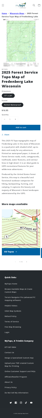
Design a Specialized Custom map (19, 358)
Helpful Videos (11, 306)
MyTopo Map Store (23, 413)
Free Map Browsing (13, 327)
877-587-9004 (10, 347)
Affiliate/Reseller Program (16, 377)
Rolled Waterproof (12, 105)
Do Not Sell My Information (16, 393)
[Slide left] (15, 261)
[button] (2, 5)
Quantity (5, 115)
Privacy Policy (11, 387)
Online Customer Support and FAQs (20, 371)
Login (7, 332)
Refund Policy (11, 316)
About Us (9, 382)
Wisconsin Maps (17, 13)
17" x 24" (8, 95)
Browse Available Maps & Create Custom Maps (18, 290)
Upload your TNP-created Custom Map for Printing (19, 364)
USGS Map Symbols (13, 311)
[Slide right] (26, 261)
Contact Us (9, 352)
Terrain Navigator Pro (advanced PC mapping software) (20, 298)
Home (4, 13)
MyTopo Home (11, 284)
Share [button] (6, 135)
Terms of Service (12, 321)
